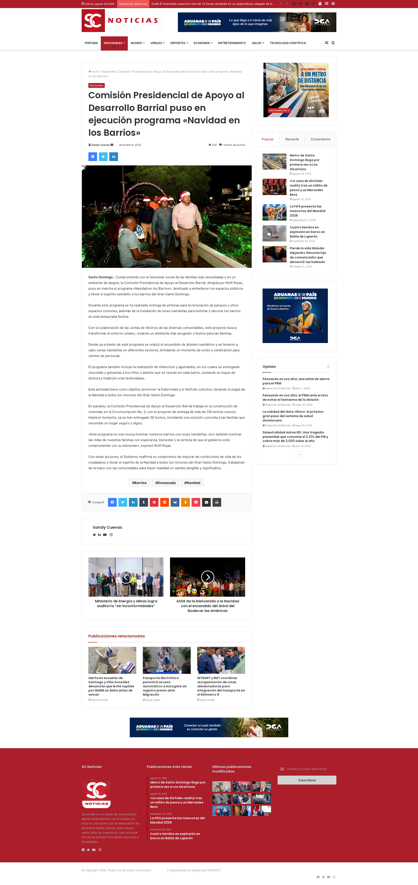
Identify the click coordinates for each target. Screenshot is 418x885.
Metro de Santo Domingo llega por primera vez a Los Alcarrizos (305, 162)
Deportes (177, 43)
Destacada (167, 483)
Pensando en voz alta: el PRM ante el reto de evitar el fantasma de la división (295, 397)
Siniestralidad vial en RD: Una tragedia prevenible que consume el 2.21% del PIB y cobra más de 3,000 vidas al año (295, 436)
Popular (268, 139)
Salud (256, 43)
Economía (202, 43)
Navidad (193, 483)
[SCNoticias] (122, 20)
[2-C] (296, 116)
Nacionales (113, 43)
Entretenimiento (232, 43)
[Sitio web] (95, 534)
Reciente (292, 139)
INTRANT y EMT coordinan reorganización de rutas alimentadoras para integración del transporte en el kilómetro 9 (221, 686)
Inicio (95, 71)
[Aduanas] (295, 342)
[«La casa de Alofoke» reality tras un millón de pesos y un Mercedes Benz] (275, 187)
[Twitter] (89, 850)
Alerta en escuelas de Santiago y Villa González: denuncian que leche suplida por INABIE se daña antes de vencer (111, 686)
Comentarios (320, 139)
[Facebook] (84, 850)
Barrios (140, 483)
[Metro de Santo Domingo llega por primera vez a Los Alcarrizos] (275, 161)
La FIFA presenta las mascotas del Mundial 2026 (307, 211)
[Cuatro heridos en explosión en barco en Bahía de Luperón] (275, 233)
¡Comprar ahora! (324, 870)
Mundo (136, 43)
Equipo (275, 870)
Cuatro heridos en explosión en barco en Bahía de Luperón (307, 232)
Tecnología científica (288, 43)
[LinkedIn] (100, 534)
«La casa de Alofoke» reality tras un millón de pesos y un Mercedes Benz (308, 188)
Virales (156, 43)
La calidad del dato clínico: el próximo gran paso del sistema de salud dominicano (293, 415)
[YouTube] (105, 534)
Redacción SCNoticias (278, 388)
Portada (91, 43)
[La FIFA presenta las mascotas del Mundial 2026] (275, 212)
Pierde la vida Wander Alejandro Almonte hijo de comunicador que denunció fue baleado (308, 255)
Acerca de (261, 870)
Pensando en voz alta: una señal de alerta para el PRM (296, 381)
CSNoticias (159, 870)
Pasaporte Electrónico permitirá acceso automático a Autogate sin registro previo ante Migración (165, 686)
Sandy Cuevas (101, 144)
